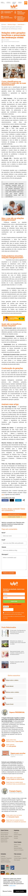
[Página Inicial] (14, 7)
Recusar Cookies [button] (7, 891)
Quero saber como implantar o (15, 778)
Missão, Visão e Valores (6, 836)
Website (4, 547)
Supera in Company (20, 2)
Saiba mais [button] (12, 885)
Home (4, 24)
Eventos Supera (17, 834)
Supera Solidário (5, 838)
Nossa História (4, 834)
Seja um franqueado (5, 862)
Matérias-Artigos (12, 24)
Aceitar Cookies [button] (20, 891)
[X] (12, 500)
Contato (16, 838)
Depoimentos (4, 840)
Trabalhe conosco (5, 860)
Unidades (3, 856)
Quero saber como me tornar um (14, 816)
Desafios (16, 846)
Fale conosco (17, 856)
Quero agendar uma (11, 745)
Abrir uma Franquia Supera (14, 3)
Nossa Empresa (4, 833)
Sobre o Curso (17, 844)
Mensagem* (5, 554)
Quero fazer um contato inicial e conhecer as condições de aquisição (16, 820)
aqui (3, 494)
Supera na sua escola (9, 2)
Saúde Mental (21, 24)
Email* (3, 540)
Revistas (16, 836)
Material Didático (18, 848)
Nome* (3, 532)
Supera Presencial (3, 2)
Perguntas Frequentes (6, 858)
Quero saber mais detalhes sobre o (14, 740)
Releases (16, 833)
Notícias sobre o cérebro (12, 692)
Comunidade (9, 698)
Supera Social (9, 704)
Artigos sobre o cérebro (12, 680)
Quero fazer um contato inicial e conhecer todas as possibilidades (15, 783)
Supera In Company (18, 850)
